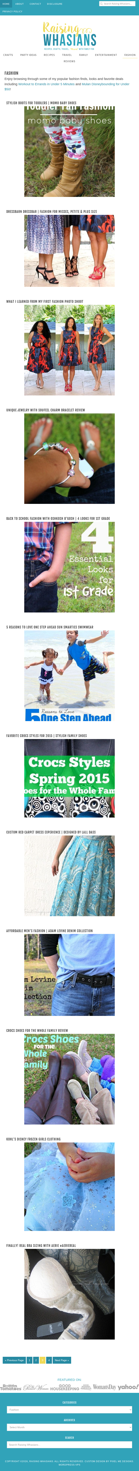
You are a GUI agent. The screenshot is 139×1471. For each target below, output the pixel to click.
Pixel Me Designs (121, 1461)
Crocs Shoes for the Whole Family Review (37, 1031)
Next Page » (62, 1360)
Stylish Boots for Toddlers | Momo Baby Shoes (41, 103)
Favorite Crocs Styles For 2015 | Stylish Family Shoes (46, 736)
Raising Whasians (69, 35)
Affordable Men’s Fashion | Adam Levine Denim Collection (49, 931)
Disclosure (54, 3)
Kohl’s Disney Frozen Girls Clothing (33, 1139)
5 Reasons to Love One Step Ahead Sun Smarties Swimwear (49, 627)
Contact (35, 3)
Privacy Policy (12, 11)
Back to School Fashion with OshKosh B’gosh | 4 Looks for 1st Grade (58, 519)
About (19, 3)
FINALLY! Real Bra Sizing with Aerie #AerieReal (41, 1246)
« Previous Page (14, 1360)
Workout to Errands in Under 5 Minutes (46, 84)
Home (6, 3)
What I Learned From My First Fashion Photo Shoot (44, 302)
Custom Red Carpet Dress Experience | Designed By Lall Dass (51, 832)
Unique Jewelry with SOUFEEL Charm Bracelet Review (45, 410)
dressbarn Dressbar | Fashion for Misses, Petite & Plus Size (51, 212)
